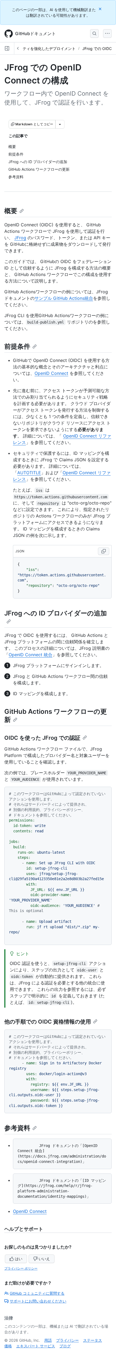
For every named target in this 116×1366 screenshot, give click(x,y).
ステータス (92, 1340)
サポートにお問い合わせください (38, 1301)
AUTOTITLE (29, 472)
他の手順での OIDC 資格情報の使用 (47, 1021)
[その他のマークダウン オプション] (59, 124)
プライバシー (67, 1340)
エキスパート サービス (35, 1346)
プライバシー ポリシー (20, 1268)
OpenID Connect (51, 373)
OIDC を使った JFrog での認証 (42, 738)
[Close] (100, 9)
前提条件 (17, 346)
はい (18, 1258)
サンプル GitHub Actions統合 (64, 298)
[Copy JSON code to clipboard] (103, 551)
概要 (10, 211)
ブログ (65, 1346)
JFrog (20, 237)
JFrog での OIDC (97, 48)
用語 (48, 1340)
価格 (8, 1346)
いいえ (44, 1258)
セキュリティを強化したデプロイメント (42, 48)
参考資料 (17, 1128)
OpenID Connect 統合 (30, 654)
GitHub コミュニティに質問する (37, 1293)
